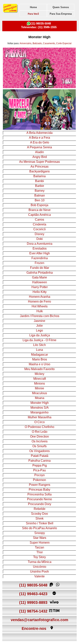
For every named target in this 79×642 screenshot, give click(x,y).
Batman (39, 195)
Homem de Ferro (39, 301)
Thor (39, 552)
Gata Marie (39, 277)
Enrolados (40, 248)
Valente (39, 576)
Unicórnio (39, 566)
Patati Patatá (39, 455)
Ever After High (39, 253)
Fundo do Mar (39, 267)
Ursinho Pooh (39, 571)
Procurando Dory (39, 504)
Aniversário (25, 43)
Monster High (39, 402)
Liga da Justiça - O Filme (39, 340)
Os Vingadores (39, 451)
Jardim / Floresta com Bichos (39, 316)
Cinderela (39, 224)
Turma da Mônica (39, 562)
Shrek (39, 518)
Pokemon (39, 480)
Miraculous (39, 393)
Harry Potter (39, 287)
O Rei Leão (39, 431)
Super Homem (39, 542)
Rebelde (39, 508)
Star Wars (39, 537)
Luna (39, 349)
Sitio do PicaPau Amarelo (39, 528)
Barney (39, 190)
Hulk (39, 311)
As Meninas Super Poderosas (39, 161)
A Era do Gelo (39, 142)
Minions (39, 383)
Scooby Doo (39, 513)
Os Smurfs (39, 446)
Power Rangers (39, 484)
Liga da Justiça (39, 335)
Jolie (39, 325)
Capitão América (39, 214)
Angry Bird (39, 157)
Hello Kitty (40, 292)
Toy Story (39, 557)
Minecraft (39, 378)
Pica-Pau (39, 470)
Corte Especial (64, 43)
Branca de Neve (40, 210)
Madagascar (39, 354)
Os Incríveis (40, 441)
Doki (39, 238)
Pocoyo (39, 475)
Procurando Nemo (39, 499)
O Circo (39, 422)
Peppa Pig (39, 465)
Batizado (37, 43)
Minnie (39, 388)
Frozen (39, 263)
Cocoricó (39, 229)
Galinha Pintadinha (39, 272)
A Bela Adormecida (39, 132)
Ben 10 (39, 200)
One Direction (39, 436)
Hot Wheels (40, 306)
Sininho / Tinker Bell (39, 523)
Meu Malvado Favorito (39, 369)
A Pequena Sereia (39, 147)
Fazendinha (39, 258)
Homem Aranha (39, 296)
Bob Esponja (39, 205)
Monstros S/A (39, 407)
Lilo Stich (39, 345)
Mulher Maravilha (39, 417)
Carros (39, 219)
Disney (39, 234)
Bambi (39, 181)
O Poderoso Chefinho (39, 427)
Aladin (39, 152)
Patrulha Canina (39, 460)
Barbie (39, 185)
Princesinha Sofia (39, 494)
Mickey (39, 373)
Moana (39, 398)
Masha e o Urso (39, 364)
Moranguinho (39, 412)
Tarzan (39, 547)
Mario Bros (39, 359)
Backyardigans (39, 171)
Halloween (39, 282)
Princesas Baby (39, 489)
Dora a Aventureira (39, 243)
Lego (39, 330)
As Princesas (39, 166)
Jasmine (39, 320)
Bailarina (39, 176)
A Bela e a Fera (39, 137)
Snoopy (39, 533)
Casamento (49, 43)
